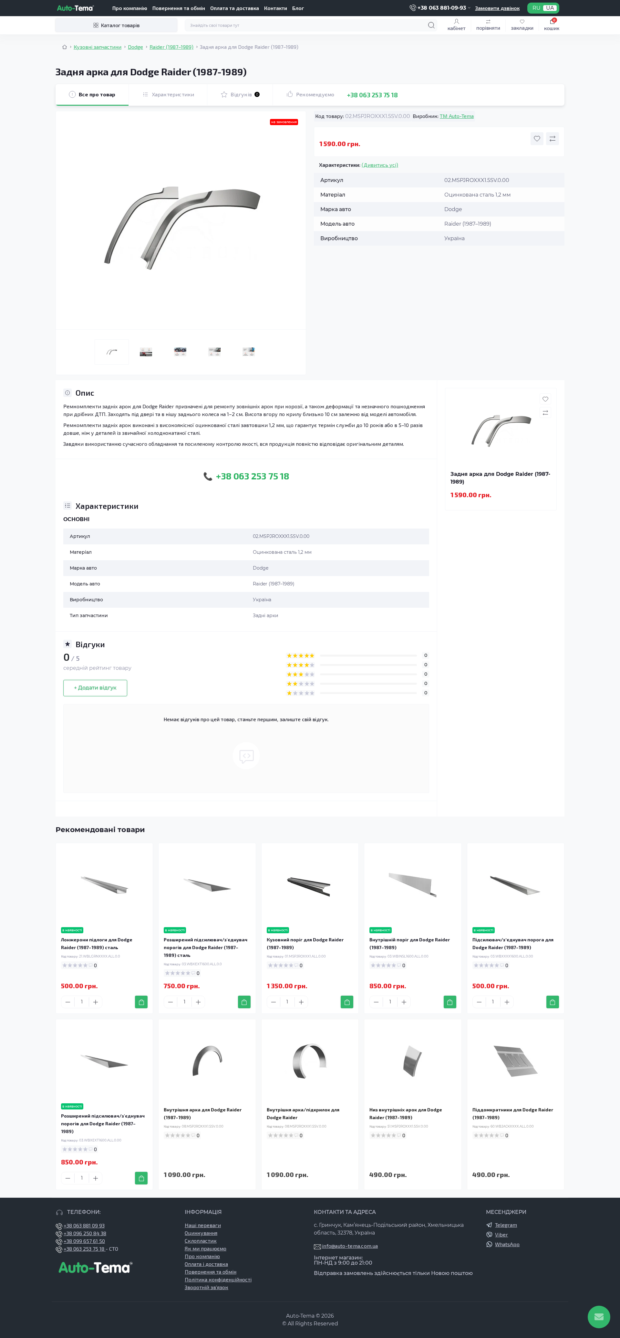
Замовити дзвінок (497, 8)
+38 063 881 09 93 (84, 1225)
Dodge (135, 47)
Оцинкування (201, 1233)
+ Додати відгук (95, 688)
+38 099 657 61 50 (84, 1241)
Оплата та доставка (234, 8)
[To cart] (141, 1002)
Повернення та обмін (178, 8)
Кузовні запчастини (97, 47)
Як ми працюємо (205, 1248)
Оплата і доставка (206, 1264)
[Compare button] (552, 138)
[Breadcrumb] (64, 46)
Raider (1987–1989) (171, 47)
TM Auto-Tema (457, 116)
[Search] (431, 25)
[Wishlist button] (537, 138)
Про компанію (129, 8)
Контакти (275, 8)
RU (536, 8)
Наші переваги (203, 1225)
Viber (501, 1234)
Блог (298, 8)
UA (550, 8)
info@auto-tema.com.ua (350, 1246)
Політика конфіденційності (218, 1279)
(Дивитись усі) (380, 165)
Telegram (506, 1225)
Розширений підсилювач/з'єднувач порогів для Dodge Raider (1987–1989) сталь (205, 947)
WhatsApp (507, 1244)
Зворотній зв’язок (206, 1287)
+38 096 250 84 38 (85, 1233)
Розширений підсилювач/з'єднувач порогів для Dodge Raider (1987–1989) (103, 1123)
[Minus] (67, 1002)
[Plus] (95, 1002)
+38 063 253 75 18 (372, 94)
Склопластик (201, 1240)
